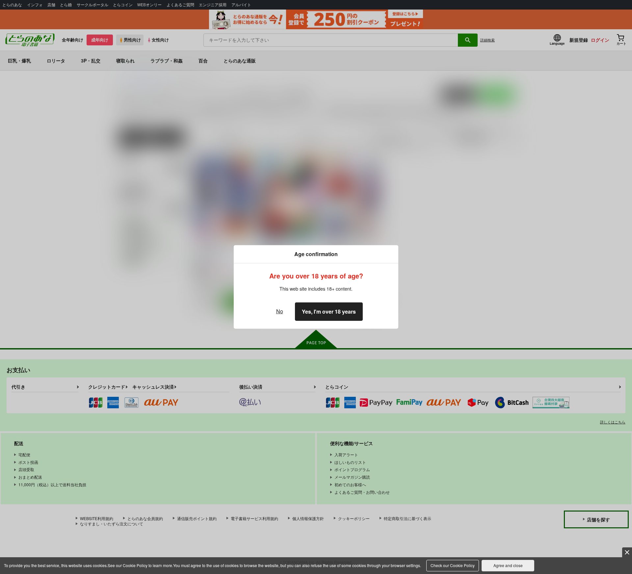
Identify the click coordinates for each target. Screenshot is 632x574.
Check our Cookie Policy (453, 565)
